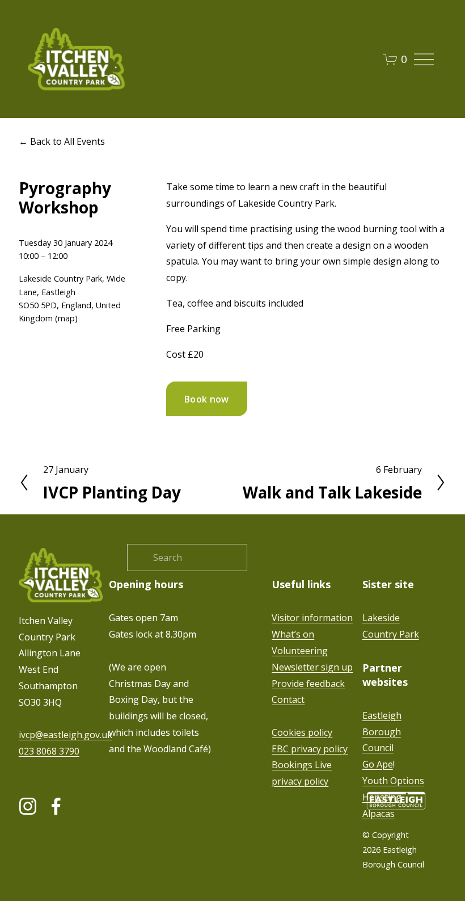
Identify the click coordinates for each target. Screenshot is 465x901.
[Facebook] (56, 806)
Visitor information (312, 617)
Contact (288, 699)
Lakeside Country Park (390, 625)
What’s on (293, 634)
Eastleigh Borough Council (381, 732)
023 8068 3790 (49, 751)
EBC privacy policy (310, 749)
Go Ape (377, 764)
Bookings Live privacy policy (302, 772)
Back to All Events (67, 141)
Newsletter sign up (312, 667)
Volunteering (300, 650)
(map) (66, 318)
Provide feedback (308, 683)
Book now (206, 399)
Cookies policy (302, 732)
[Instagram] (28, 806)
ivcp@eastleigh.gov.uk (65, 734)
